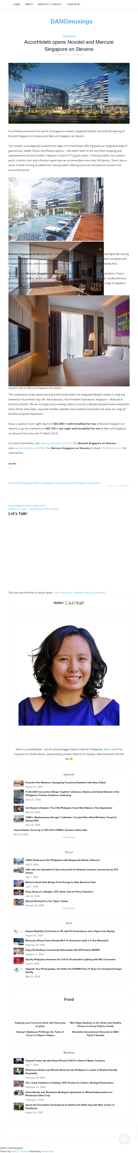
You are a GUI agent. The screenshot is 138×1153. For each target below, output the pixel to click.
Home (16, 4)
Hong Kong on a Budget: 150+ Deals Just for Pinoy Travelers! (59, 891)
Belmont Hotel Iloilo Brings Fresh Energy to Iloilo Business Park (60, 882)
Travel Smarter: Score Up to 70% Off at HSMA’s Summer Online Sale (50, 830)
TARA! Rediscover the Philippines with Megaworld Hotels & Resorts (62, 860)
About (29, 4)
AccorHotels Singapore (21, 483)
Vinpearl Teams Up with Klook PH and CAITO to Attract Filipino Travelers (65, 1060)
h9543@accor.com (111, 448)
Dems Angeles (78, 54)
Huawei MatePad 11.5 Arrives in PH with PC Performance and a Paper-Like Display (70, 931)
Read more (69, 837)
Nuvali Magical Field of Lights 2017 (27, 505)
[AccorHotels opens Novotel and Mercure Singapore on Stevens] (69, 93)
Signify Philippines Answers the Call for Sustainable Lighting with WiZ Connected (70, 959)
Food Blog (73, 4)
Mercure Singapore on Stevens (50, 483)
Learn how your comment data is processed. (79, 592)
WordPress (48, 1151)
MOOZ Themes (19, 1151)
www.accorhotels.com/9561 (29, 448)
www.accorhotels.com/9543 (56, 443)
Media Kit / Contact (50, 4)
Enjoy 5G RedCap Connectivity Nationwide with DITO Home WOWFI (62, 950)
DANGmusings (71, 21)
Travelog (69, 36)
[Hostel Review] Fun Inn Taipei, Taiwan (46, 901)
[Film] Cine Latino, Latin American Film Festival (33, 509)
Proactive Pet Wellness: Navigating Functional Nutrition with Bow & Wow (65, 782)
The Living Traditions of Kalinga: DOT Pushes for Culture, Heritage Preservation (69, 1082)
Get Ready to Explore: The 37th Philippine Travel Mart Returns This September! (68, 808)
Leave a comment (119, 486)
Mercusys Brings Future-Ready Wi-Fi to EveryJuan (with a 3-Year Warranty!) (66, 940)
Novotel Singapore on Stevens (84, 483)
